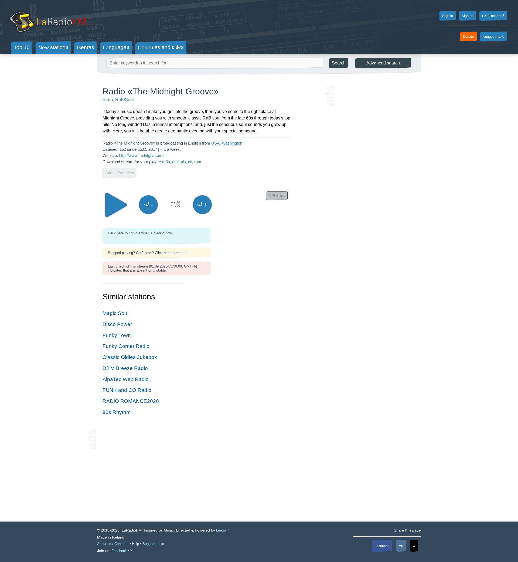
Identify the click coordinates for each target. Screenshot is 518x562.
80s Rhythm (117, 412)
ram (197, 161)
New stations (53, 47)
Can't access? (493, 15)
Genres (85, 47)
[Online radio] (47, 34)
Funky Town (117, 335)
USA (215, 143)
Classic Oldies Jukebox (130, 357)
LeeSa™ (223, 530)
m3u (166, 161)
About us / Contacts (112, 544)
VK (401, 545)
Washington (232, 143)
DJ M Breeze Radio (125, 368)
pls (183, 161)
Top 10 (22, 47)
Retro (108, 99)
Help (135, 544)
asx (175, 161)
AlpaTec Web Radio (126, 379)
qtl (190, 161)
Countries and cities (161, 47)
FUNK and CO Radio (127, 390)
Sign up (467, 16)
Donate (468, 37)
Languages (116, 47)
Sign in (447, 16)
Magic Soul (115, 313)
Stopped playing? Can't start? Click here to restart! (147, 253)
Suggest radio (493, 37)
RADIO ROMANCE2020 (131, 401)
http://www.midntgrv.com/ (141, 155)
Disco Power (117, 324)
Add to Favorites (119, 172)
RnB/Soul (124, 99)
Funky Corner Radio (126, 346)
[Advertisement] (375, 167)
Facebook (382, 545)
